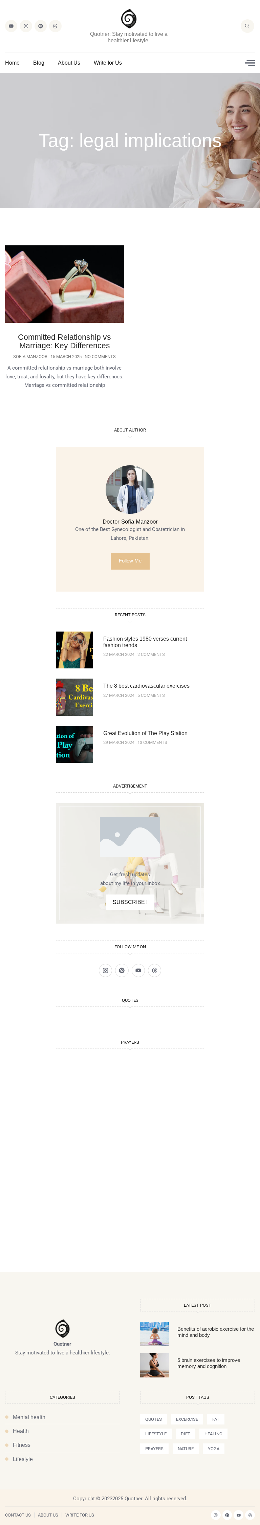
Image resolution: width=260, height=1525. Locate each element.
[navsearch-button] (247, 26)
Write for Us (108, 63)
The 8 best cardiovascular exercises (146, 686)
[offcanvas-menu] (250, 63)
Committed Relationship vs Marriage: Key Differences (64, 341)
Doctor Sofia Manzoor (130, 521)
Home (12, 63)
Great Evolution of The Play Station (145, 733)
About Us (69, 63)
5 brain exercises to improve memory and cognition (208, 1363)
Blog (38, 63)
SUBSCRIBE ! (130, 902)
